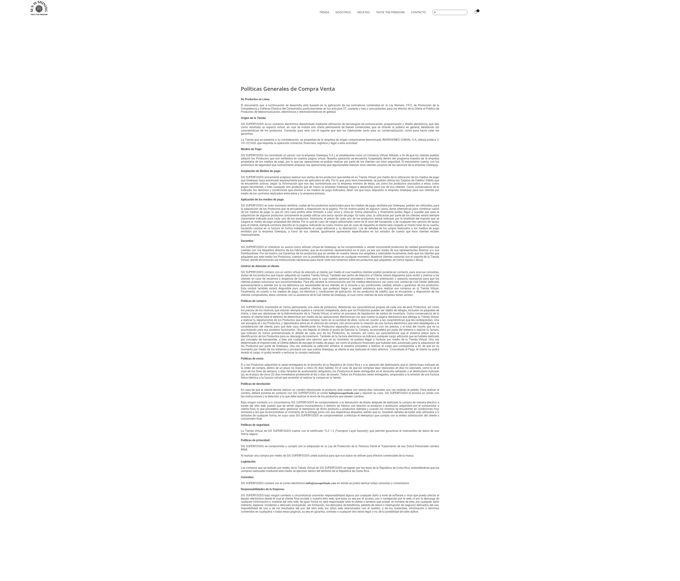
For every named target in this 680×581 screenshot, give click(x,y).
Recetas (363, 12)
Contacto (418, 12)
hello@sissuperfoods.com (344, 393)
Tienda (324, 12)
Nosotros (343, 12)
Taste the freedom (390, 12)
